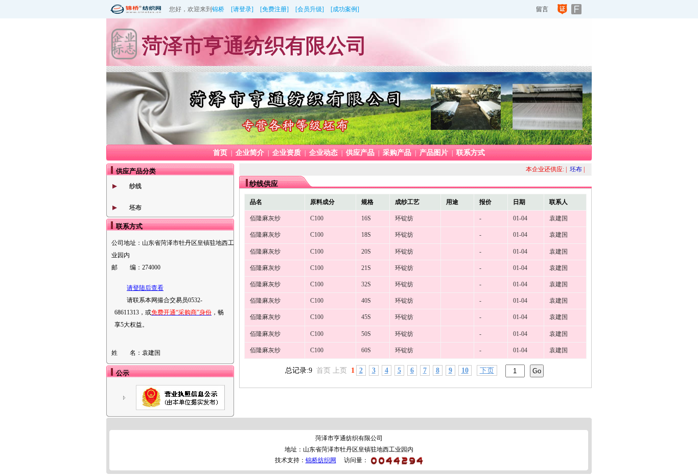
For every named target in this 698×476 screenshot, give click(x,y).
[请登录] (242, 9)
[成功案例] (345, 9)
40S (366, 300)
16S (366, 218)
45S (366, 317)
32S (366, 284)
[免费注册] (274, 9)
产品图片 (434, 152)
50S (366, 333)
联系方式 (470, 152)
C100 (316, 218)
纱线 (135, 186)
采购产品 (397, 152)
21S (366, 267)
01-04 (520, 218)
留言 (542, 9)
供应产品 (360, 152)
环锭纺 (404, 218)
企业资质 (286, 152)
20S (366, 251)
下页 (487, 370)
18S (366, 234)
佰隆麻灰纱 (265, 218)
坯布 (135, 207)
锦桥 (218, 9)
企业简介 (250, 152)
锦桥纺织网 (321, 460)
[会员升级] (309, 9)
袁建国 (558, 218)
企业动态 (323, 152)
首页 (220, 152)
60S (366, 350)
